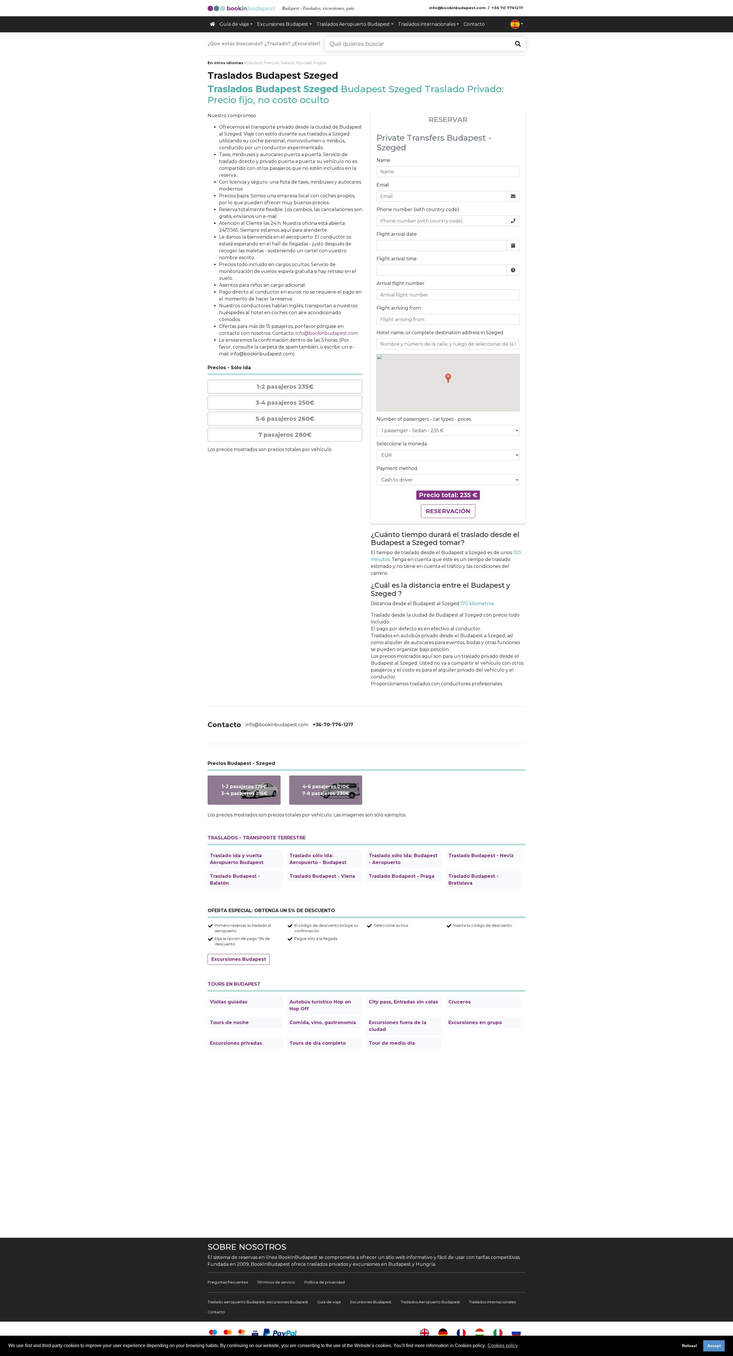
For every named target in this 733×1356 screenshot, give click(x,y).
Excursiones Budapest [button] (282, 24)
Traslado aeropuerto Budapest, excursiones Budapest (258, 1302)
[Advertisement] (366, 1144)
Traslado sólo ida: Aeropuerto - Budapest (317, 859)
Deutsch (254, 63)
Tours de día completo (317, 1043)
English (320, 63)
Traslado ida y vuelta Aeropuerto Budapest (236, 859)
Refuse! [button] (689, 1345)
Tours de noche (229, 1022)
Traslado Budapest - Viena (322, 876)
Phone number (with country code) (418, 209)
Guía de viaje (329, 1302)
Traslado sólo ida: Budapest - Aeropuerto (403, 859)
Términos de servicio (276, 1282)
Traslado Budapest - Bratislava (473, 879)
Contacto (474, 24)
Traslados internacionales (492, 1302)
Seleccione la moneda (402, 443)
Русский (304, 63)
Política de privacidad (324, 1282)
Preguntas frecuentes (228, 1282)
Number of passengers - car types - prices (424, 419)
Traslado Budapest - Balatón (235, 879)
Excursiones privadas (236, 1043)
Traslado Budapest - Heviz (481, 855)
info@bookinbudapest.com (326, 333)
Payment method (397, 468)
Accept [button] (714, 1345)
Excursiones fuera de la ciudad (397, 1026)
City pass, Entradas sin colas (403, 1002)
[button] (516, 24)
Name (383, 160)
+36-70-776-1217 (333, 724)
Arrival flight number (401, 283)
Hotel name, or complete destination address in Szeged (440, 332)
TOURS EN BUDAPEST (234, 984)
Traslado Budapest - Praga (401, 876)
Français (271, 63)
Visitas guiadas (228, 1002)
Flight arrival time (397, 258)
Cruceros (459, 1002)
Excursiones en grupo (475, 1022)
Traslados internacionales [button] (427, 24)
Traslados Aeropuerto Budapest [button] (353, 24)
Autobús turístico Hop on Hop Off (320, 1005)
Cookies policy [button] (503, 1345)
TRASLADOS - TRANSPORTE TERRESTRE (257, 838)
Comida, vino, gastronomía (322, 1022)
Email (383, 185)
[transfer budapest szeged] (325, 790)
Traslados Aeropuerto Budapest (430, 1302)
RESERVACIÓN (448, 511)
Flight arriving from (399, 308)
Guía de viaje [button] (234, 24)
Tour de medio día (392, 1043)
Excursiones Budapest (238, 959)
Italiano (287, 63)
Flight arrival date (397, 234)
